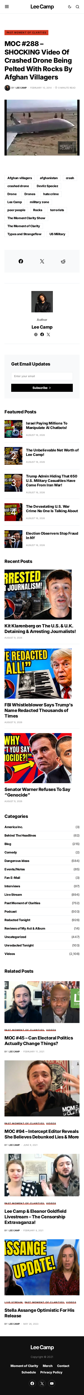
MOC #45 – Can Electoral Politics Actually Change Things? (38, 1040)
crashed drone (18, 186)
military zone (39, 202)
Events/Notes (14, 869)
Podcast (10, 911)
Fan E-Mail (12, 877)
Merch (48, 1366)
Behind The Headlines (20, 835)
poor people (16, 210)
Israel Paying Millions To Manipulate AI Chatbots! (46, 425)
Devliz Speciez (47, 186)
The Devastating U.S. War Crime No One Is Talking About (52, 508)
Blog (7, 844)
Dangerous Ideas (16, 861)
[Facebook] (32, 1383)
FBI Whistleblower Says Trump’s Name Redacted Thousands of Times (38, 710)
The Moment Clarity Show (26, 218)
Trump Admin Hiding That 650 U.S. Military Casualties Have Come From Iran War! (51, 480)
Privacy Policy (51, 1372)
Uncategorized (15, 937)
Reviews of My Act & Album (24, 928)
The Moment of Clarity (23, 226)
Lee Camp (42, 6)
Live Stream (13, 894)
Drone (11, 194)
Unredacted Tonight (19, 945)
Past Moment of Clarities (26, 32)
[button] (6, 6)
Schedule (29, 1372)
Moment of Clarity (24, 1366)
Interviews (12, 886)
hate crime (51, 194)
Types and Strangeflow (24, 234)
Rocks (37, 210)
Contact (63, 1366)
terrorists (57, 210)
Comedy (10, 852)
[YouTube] (51, 1383)
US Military (57, 234)
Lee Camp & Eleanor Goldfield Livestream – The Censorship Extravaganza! (35, 1217)
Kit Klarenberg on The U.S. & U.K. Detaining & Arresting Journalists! (40, 628)
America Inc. (13, 827)
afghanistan (49, 178)
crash (70, 178)
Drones (29, 194)
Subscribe (39, 388)
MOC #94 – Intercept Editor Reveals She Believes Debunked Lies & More (41, 1134)
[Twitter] (42, 1383)
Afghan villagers (19, 178)
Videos (9, 954)
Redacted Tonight (17, 920)
